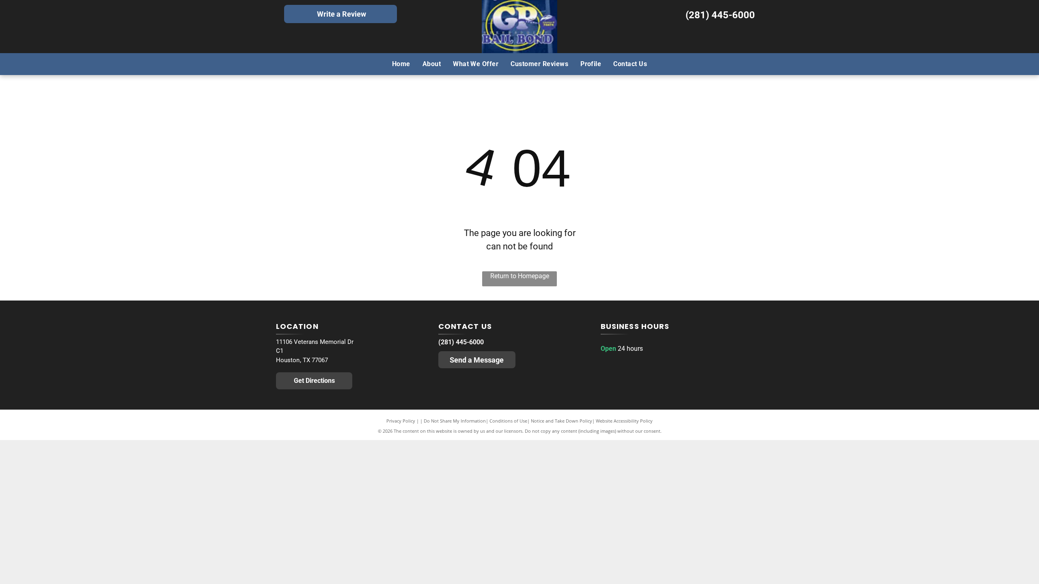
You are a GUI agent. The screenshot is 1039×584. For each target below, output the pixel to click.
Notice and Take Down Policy (561, 421)
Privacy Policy (400, 421)
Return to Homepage (519, 276)
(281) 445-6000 (720, 15)
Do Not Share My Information (455, 421)
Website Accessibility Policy (624, 421)
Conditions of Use (508, 421)
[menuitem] (401, 64)
